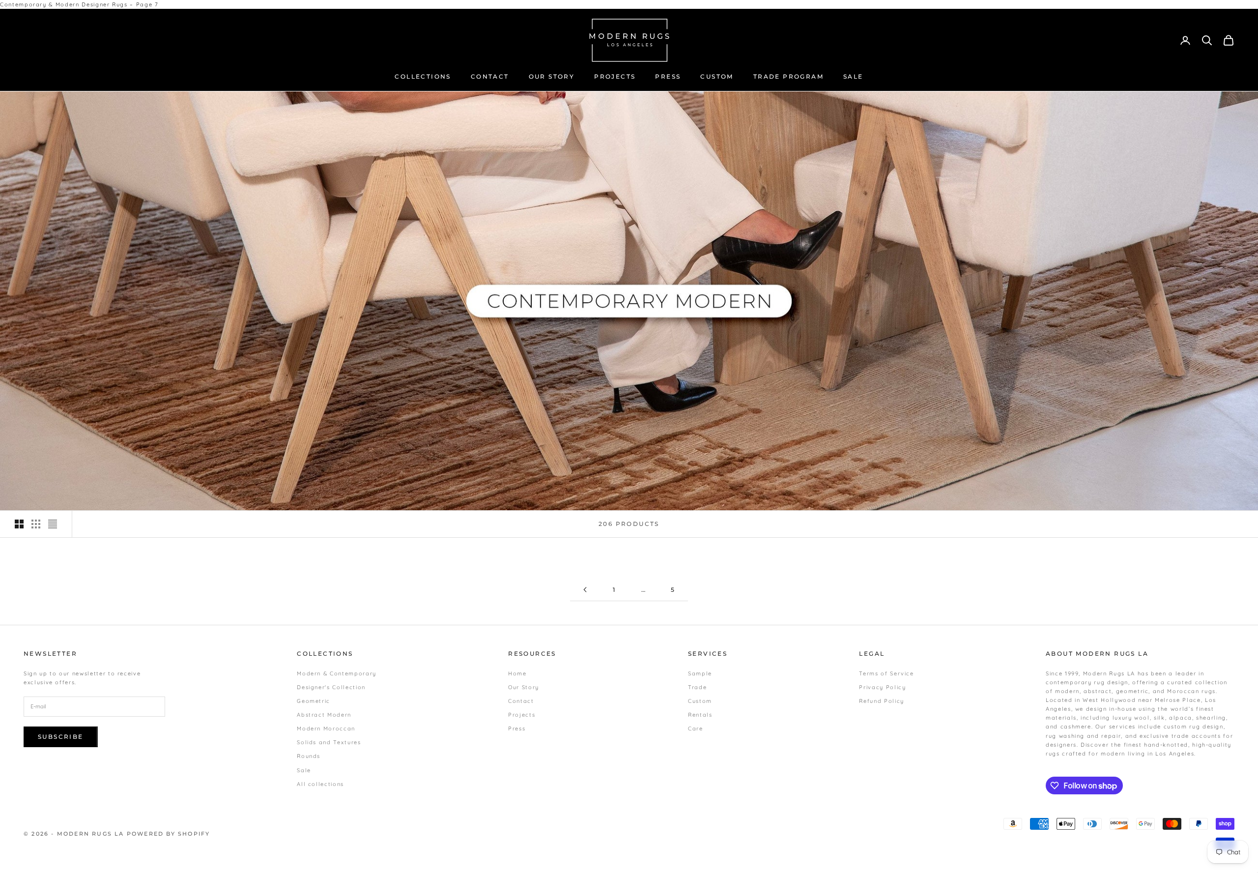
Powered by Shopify (168, 833)
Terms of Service (886, 673)
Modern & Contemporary (336, 673)
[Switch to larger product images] (19, 524)
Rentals (700, 714)
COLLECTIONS (423, 76)
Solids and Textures (329, 742)
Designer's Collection (331, 687)
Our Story (523, 687)
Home (517, 673)
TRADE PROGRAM (788, 76)
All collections (320, 784)
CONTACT (490, 76)
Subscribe (61, 736)
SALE (853, 76)
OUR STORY (552, 76)
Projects (521, 714)
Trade (697, 687)
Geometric (313, 701)
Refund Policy (881, 701)
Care (695, 728)
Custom (700, 701)
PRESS (668, 76)
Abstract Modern (324, 714)
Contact (521, 701)
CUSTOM (716, 76)
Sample (700, 673)
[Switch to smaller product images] (35, 524)
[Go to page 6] (585, 590)
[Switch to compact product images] (52, 524)
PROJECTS (614, 76)
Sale (304, 770)
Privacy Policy (882, 687)
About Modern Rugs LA (1097, 653)
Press (516, 728)
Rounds (308, 756)
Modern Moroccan (326, 728)
